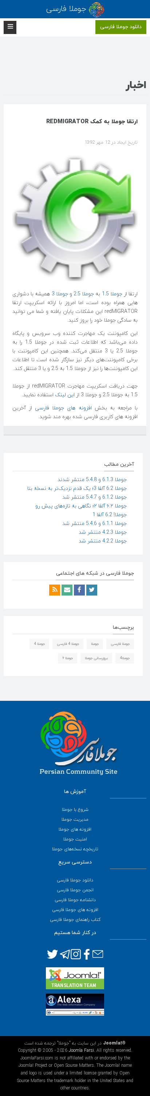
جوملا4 (125, 658)
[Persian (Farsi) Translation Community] (75, 978)
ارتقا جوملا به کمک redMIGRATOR (92, 122)
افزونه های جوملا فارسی (63, 408)
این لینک (65, 395)
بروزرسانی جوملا (96, 658)
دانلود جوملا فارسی (121, 26)
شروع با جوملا (75, 810)
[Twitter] (91, 590)
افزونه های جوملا (75, 829)
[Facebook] (78, 590)
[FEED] (54, 590)
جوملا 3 (60, 294)
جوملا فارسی (120, 644)
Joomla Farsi (81, 1051)
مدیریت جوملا (75, 820)
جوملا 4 (39, 644)
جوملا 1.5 (112, 294)
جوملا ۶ (67, 658)
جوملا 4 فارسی (68, 644)
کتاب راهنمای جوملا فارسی (75, 920)
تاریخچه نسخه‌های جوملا (75, 849)
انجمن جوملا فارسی (75, 890)
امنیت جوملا (75, 839)
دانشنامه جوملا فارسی (75, 900)
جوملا (95, 644)
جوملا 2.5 (84, 294)
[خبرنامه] (66, 590)
